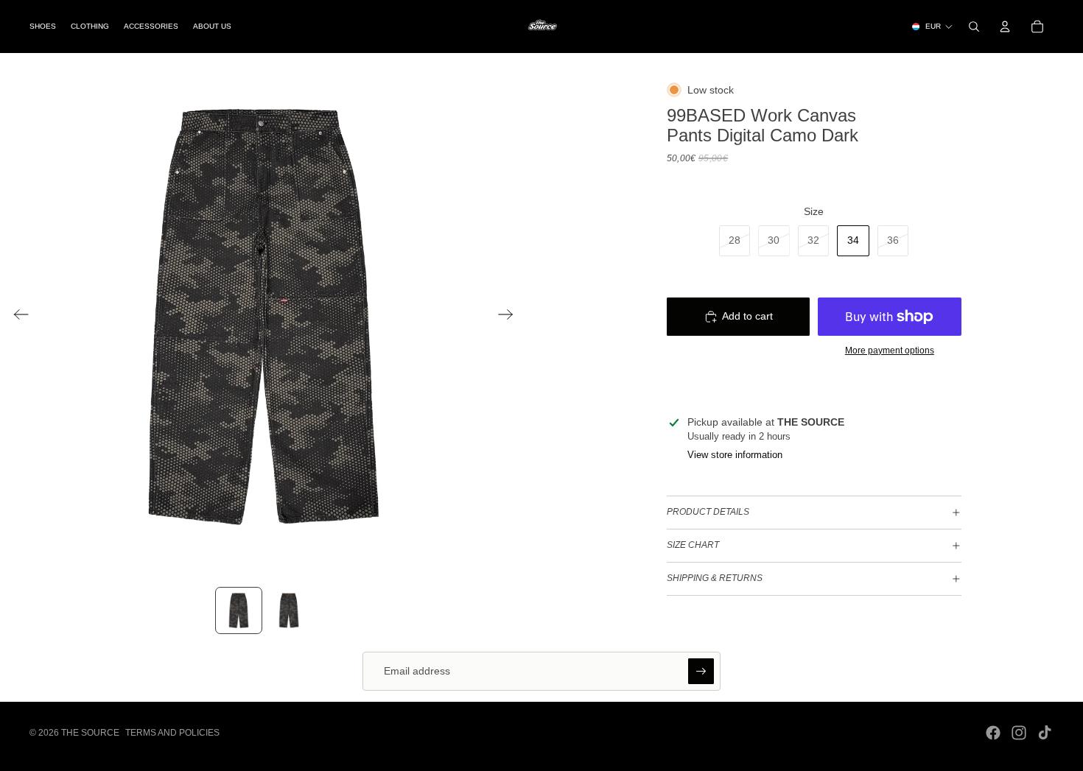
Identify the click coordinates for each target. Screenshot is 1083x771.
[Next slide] (510, 316)
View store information (734, 454)
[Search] (974, 26)
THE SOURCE (90, 733)
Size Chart (693, 545)
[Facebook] (993, 733)
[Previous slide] (16, 316)
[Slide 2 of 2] (289, 610)
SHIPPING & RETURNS (715, 578)
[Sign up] (701, 671)
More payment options (889, 350)
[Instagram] (1019, 733)
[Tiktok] (1045, 733)
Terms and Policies (172, 733)
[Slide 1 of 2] (239, 610)
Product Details (708, 512)
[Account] (1005, 26)
